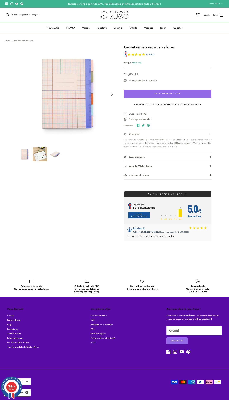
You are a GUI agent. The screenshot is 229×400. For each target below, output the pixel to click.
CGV (93, 329)
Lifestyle (118, 28)
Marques (148, 28)
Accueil (7, 40)
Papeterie (102, 28)
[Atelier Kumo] (114, 15)
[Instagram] (11, 3)
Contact (10, 315)
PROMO (70, 28)
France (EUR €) (214, 3)
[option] (67, 94)
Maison (86, 28)
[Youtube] (16, 3)
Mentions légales (98, 333)
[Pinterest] (21, 3)
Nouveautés (53, 28)
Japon (163, 28)
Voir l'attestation (139, 215)
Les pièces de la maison (18, 342)
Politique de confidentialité (103, 338)
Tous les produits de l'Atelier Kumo (23, 347)
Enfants (133, 28)
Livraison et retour (99, 315)
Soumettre (177, 340)
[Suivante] (112, 94)
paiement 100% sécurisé (102, 324)
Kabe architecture (15, 338)
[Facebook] (6, 3)
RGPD (93, 342)
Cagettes (177, 28)
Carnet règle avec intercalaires (23, 40)
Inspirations (12, 329)
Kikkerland (136, 62)
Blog (9, 324)
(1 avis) (150, 54)
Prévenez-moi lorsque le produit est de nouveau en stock (167, 104)
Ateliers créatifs (14, 333)
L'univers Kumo (13, 320)
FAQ (92, 320)
